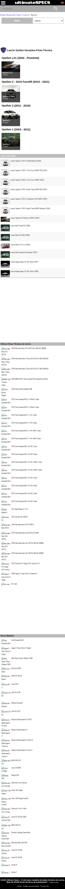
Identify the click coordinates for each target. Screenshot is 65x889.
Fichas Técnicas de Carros (10, 15)
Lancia (26, 15)
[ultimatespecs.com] (32, 2)
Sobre (20, 886)
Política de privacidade (31, 886)
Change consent (53, 882)
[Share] (61, 8)
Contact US (45, 886)
